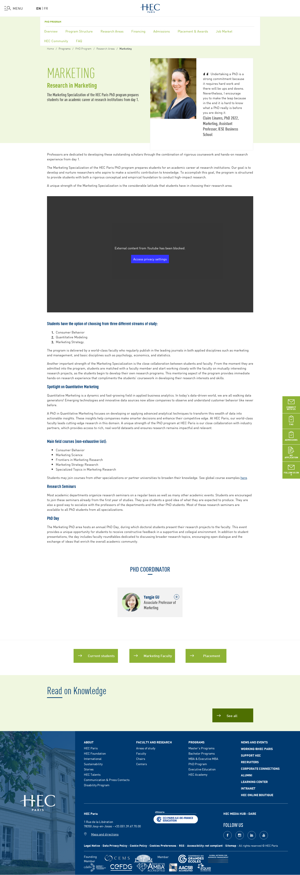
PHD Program (53, 21)
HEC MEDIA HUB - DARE (239, 813)
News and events (254, 742)
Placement (211, 655)
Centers (141, 764)
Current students (101, 655)
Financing (138, 31)
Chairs (140, 758)
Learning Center (254, 781)
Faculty (141, 753)
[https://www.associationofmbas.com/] (151, 867)
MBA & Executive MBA (203, 758)
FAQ (79, 40)
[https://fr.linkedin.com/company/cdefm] (95, 867)
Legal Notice (92, 845)
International (92, 758)
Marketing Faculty (158, 655)
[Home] (150, 7)
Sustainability (93, 764)
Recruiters (250, 762)
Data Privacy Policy (115, 845)
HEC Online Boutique (257, 795)
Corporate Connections (260, 768)
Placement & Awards (193, 31)
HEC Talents (92, 774)
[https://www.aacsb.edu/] (181, 867)
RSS (181, 845)
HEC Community (56, 40)
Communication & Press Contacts (107, 779)
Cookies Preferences (163, 845)
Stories (89, 769)
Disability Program (96, 785)
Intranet (248, 788)
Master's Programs (201, 748)
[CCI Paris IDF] (176, 817)
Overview (51, 31)
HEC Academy (197, 774)
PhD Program (197, 764)
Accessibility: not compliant (205, 845)
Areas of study (145, 748)
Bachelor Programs (201, 753)
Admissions (161, 31)
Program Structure (79, 31)
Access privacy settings (150, 258)
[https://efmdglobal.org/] (204, 867)
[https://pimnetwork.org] (143, 859)
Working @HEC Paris (257, 748)
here (243, 477)
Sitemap (230, 845)
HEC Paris (91, 748)
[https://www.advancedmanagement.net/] (218, 859)
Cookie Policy (138, 845)
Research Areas (112, 31)
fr (46, 8)
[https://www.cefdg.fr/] (121, 867)
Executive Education (202, 769)
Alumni (246, 775)
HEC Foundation (95, 753)
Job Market (224, 31)
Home (50, 48)
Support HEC (251, 755)
